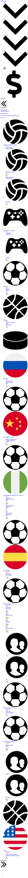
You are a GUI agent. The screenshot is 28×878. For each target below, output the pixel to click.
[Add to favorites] (7, 146)
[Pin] (6, 146)
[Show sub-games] (6, 173)
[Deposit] (14, 97)
